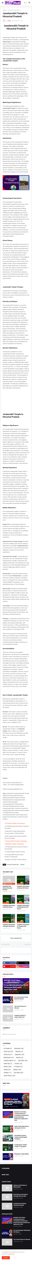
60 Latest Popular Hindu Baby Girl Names (21, 998)
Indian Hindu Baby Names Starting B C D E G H (21, 1127)
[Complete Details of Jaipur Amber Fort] (8, 1018)
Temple (7, 1069)
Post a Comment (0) (16, 938)
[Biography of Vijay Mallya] (8, 1156)
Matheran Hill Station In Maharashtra (20, 1186)
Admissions (18, 1048)
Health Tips (8, 1063)
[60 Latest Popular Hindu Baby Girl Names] (8, 999)
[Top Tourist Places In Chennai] (8, 1008)
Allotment (19, 1051)
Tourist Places (9, 1075)
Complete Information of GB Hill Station (9, 906)
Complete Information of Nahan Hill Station (23, 887)
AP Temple (8, 1048)
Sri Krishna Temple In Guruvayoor (15, 823)
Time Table (18, 1072)
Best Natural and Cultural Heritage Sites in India (20, 1195)
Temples (22, 864)
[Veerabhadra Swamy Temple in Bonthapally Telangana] (8, 1138)
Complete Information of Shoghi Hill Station (9, 925)
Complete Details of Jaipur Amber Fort (20, 1016)
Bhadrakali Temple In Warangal (14, 844)
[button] (2, 2)
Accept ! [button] (6, 1257)
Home (4, 10)
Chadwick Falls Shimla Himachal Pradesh (7, 888)
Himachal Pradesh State (14, 10)
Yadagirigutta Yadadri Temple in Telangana (20, 1145)
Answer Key (8, 1054)
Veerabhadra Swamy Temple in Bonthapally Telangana (20, 1137)
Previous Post (6, 944)
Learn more (11, 1254)
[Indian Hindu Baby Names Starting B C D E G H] (8, 1129)
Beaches (19, 1057)
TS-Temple (18, 1066)
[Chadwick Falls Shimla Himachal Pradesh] (7, 1206)
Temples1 (7, 1072)
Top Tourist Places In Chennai (20, 1007)
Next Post (27, 944)
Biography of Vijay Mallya (21, 1154)
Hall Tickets (22, 1060)
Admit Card (8, 1051)
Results (7, 1066)
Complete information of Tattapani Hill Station (23, 926)
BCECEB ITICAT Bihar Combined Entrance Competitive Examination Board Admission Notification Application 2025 (21, 1116)
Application (19, 1054)
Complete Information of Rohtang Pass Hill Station (23, 907)
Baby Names (9, 1057)
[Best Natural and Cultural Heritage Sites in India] (7, 1197)
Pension (18, 1063)
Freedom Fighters (10, 1060)
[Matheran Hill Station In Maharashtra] (7, 1187)
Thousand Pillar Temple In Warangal (16, 841)
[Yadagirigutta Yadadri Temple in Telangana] (8, 1147)
